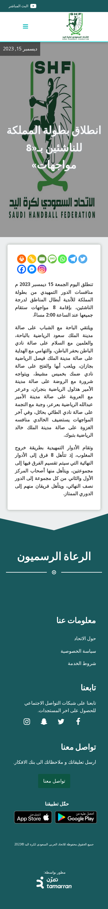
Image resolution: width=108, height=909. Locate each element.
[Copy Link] (31, 258)
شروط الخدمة (82, 663)
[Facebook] (21, 269)
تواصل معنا (54, 781)
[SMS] (52, 258)
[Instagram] (42, 269)
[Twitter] (82, 258)
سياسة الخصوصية (78, 651)
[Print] (21, 258)
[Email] (42, 258)
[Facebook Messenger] (31, 269)
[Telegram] (72, 258)
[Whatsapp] (62, 258)
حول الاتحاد (85, 638)
